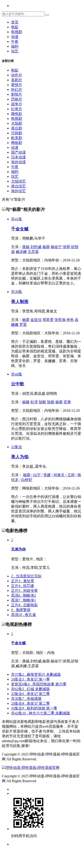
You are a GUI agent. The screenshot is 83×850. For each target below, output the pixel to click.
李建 (47, 475)
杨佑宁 (56, 247)
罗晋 (23, 324)
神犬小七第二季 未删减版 (40, 713)
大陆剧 (16, 123)
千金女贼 (20, 228)
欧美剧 (16, 138)
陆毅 (42, 402)
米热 (70, 320)
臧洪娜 (21, 252)
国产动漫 (18, 152)
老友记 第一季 (30, 679)
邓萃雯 (47, 320)
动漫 (14, 37)
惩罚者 (22, 586)
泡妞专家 (24, 590)
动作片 (16, 75)
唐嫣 (26, 247)
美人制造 (20, 301)
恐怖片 (16, 99)
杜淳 (34, 402)
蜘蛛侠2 (23, 595)
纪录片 (16, 109)
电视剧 (16, 32)
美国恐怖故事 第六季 (38, 684)
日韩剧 (16, 133)
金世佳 (36, 320)
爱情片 (16, 85)
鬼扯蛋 (22, 581)
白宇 (37, 475)
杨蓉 (46, 247)
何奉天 (59, 475)
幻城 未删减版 (30, 689)
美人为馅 (20, 456)
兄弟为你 (18, 549)
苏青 (67, 402)
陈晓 (50, 402)
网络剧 (16, 143)
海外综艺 (18, 191)
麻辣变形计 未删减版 (36, 674)
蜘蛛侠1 (23, 600)
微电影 (16, 114)
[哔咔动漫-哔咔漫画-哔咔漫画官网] (30, 768)
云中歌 (17, 383)
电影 (14, 27)
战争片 (16, 104)
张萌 (66, 247)
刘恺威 (36, 247)
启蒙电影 (24, 605)
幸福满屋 (26, 699)
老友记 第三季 (30, 694)
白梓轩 (26, 480)
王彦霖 (33, 252)
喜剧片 (16, 80)
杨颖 (26, 402)
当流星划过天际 (26, 576)
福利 (14, 46)
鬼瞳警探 (20, 610)
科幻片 (16, 90)
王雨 (71, 475)
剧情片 (16, 94)
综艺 (14, 51)
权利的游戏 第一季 (34, 708)
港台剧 (16, 128)
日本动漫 (18, 157)
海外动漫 (18, 162)
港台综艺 (18, 186)
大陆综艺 (18, 181)
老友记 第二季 (30, 703)
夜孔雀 (23, 615)
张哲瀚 (59, 320)
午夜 (14, 41)
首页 (14, 22)
